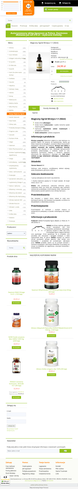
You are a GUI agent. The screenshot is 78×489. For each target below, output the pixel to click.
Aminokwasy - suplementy (17, 162)
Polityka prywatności (29, 471)
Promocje (12, 221)
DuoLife (11, 69)
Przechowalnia (44, 471)
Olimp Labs (12, 124)
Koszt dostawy (10, 473)
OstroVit (11, 135)
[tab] (34, 108)
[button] (57, 98)
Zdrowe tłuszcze (14, 203)
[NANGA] (58, 89)
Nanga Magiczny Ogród (16, 114)
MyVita (11, 110)
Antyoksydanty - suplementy (14, 167)
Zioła (10, 210)
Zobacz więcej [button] (11, 13)
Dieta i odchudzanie (15, 172)
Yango (11, 158)
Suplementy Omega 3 (16, 182)
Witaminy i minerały (15, 189)
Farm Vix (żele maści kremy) (15, 73)
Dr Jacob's (12, 62)
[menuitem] (14, 25)
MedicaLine (12, 100)
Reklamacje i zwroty (12, 476)
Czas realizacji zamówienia (10, 467)
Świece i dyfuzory (14, 186)
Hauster (11, 82)
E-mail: (9, 411)
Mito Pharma (13, 107)
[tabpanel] (50, 183)
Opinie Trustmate (61, 471)
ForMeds (12, 78)
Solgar (11, 142)
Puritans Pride (13, 138)
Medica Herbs (13, 103)
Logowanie (42, 466)
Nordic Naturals (14, 117)
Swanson (12, 145)
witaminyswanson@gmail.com (33, 480)
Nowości (11, 217)
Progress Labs (13, 131)
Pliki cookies (60, 469)
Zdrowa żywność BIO (15, 200)
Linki (57, 474)
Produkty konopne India (16, 128)
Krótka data (12, 214)
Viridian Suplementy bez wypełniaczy (17, 154)
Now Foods (12, 121)
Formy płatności (11, 471)
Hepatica (12, 85)
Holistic (11, 93)
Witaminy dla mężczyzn (16, 196)
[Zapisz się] (65, 451)
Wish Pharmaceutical (16, 149)
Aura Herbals (13, 55)
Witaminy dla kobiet (15, 193)
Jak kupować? (26, 469)
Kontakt (58, 466)
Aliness (11, 48)
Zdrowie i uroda (14, 207)
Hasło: (9, 418)
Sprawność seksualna (16, 179)
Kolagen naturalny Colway (17, 58)
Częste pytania (27, 466)
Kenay (11, 96)
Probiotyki (12, 175)
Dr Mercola (12, 65)
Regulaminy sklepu (28, 474)
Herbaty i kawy (13, 89)
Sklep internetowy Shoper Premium (39, 487)
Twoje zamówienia (45, 469)
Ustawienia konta (44, 474)
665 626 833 (50, 480)
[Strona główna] (8, 25)
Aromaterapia (13, 51)
